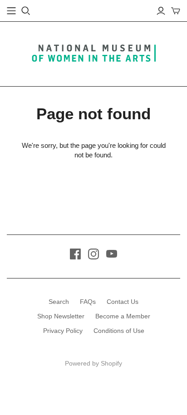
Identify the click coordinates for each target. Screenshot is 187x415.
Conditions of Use (119, 330)
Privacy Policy (63, 330)
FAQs (88, 301)
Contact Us (122, 301)
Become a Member (122, 316)
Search (59, 301)
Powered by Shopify (93, 363)
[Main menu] (11, 10)
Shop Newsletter (60, 316)
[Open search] (25, 10)
